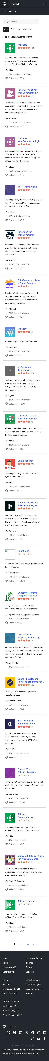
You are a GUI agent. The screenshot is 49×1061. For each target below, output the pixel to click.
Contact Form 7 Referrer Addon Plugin (29, 636)
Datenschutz (8, 972)
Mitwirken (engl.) (33, 980)
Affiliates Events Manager (26, 815)
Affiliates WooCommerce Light (29, 140)
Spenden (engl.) (34, 989)
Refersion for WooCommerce (26, 233)
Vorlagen (30, 972)
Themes (29, 963)
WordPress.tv (10, 993)
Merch (30, 993)
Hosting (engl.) (9, 967)
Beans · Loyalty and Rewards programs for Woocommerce (30, 680)
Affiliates (22, 45)
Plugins (29, 967)
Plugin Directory (9, 11)
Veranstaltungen (33, 984)
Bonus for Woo (26, 460)
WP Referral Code (27, 186)
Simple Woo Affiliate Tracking (27, 770)
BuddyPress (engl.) (13, 1015)
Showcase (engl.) (34, 958)
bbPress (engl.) (11, 1010)
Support (6, 984)
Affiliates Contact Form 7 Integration (27, 417)
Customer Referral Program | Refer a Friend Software (28, 594)
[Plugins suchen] (36, 21)
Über (5, 958)
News (5, 963)
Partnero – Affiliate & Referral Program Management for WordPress (28, 504)
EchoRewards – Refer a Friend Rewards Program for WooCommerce (29, 282)
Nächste (34, 944)
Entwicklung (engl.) (11, 989)
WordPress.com (11, 1001)
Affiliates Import (26, 901)
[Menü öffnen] (45, 4)
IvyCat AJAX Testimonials (24, 368)
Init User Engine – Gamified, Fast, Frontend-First (27, 722)
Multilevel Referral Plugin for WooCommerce (31, 857)
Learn (5, 980)
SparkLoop (23, 551)
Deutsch (12, 1026)
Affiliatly (22, 328)
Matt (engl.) (9, 1006)
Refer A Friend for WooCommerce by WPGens (28, 91)
